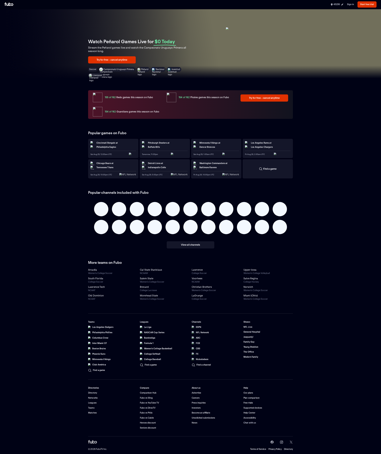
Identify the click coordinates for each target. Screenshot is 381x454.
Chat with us (249, 423)
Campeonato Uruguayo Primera (118, 69)
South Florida (95, 278)
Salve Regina (250, 278)
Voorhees (197, 278)
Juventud (175, 69)
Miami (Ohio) (250, 295)
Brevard (144, 287)
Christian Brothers (202, 287)
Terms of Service (258, 449)
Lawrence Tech (96, 287)
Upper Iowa (250, 269)
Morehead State (149, 295)
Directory (288, 449)
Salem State (146, 278)
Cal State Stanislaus (151, 269)
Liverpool (97, 75)
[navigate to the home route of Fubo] (8, 4)
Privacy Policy (275, 449)
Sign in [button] (350, 4)
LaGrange (197, 295)
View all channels (190, 244)
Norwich (248, 287)
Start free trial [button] (367, 4)
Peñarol (145, 69)
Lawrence (197, 269)
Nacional (160, 69)
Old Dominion (96, 295)
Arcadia (92, 269)
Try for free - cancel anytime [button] (112, 59)
